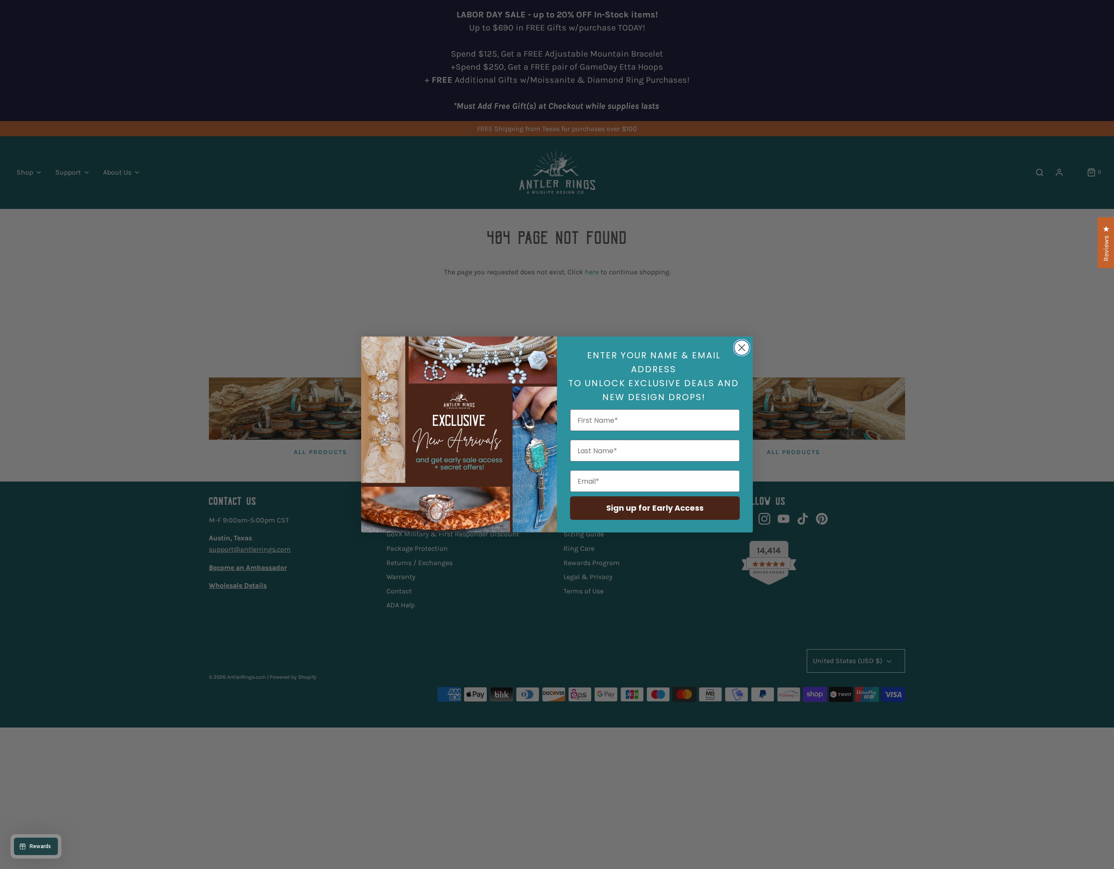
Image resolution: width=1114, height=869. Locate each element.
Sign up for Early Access (655, 507)
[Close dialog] (741, 347)
